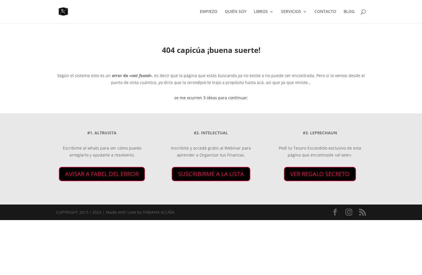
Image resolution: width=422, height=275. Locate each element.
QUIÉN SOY (235, 11)
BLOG (349, 11)
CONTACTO (325, 11)
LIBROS (261, 11)
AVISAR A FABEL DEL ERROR (102, 174)
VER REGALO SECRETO (320, 174)
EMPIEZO (208, 11)
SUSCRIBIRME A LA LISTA (211, 174)
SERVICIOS (291, 11)
